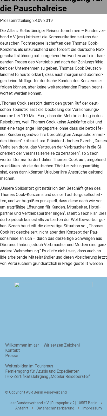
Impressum (92, 408)
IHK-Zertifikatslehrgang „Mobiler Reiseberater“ (47, 376)
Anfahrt (21, 408)
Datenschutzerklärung (55, 408)
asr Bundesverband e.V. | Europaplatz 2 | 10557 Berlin (53, 403)
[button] (53, 7)
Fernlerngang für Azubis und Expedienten (42, 371)
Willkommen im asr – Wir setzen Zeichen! (42, 345)
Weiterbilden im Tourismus (29, 366)
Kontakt (12, 350)
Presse (11, 355)
